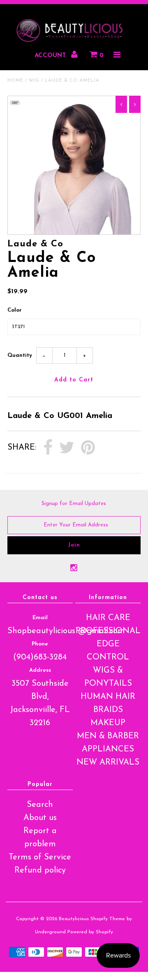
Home (15, 80)
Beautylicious (74, 918)
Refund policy (40, 870)
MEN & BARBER (108, 736)
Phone (40, 644)
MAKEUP (107, 723)
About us (40, 818)
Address (40, 670)
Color (14, 310)
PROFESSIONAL (108, 631)
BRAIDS (108, 710)
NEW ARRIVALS (107, 762)
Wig (34, 80)
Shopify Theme (107, 918)
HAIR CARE (108, 618)
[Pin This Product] (88, 448)
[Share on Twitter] (66, 448)
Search (40, 805)
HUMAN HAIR (108, 697)
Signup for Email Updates (74, 503)
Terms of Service (40, 857)
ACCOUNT (51, 56)
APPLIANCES (108, 749)
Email (40, 617)
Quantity (19, 355)
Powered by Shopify (90, 932)
